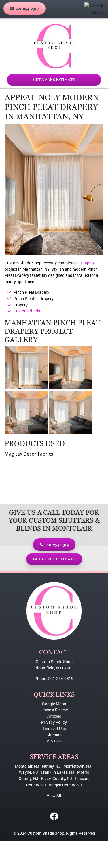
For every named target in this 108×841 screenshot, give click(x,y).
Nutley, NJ (51, 766)
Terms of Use (54, 728)
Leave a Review (54, 710)
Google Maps (54, 703)
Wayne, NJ (28, 772)
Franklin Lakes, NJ (57, 772)
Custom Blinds (27, 311)
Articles (54, 716)
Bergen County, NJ (65, 785)
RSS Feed (54, 741)
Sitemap (54, 735)
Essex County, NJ (56, 778)
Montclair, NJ (27, 766)
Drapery (88, 263)
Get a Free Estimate (54, 79)
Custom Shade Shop (45, 833)
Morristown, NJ (77, 766)
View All (54, 795)
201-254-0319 (27, 8)
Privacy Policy (54, 722)
